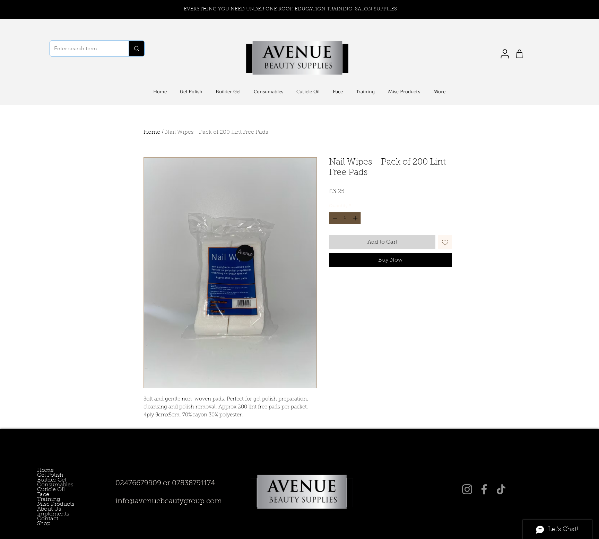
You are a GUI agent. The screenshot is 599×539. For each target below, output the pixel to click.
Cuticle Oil (46, 489)
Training (46, 499)
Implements (46, 514)
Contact (46, 518)
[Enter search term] (136, 48)
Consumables (46, 485)
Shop (44, 523)
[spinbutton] (345, 218)
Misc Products (46, 504)
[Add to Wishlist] (445, 242)
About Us (46, 509)
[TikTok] (501, 489)
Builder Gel (46, 480)
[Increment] (356, 218)
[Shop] (519, 53)
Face (43, 494)
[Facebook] (484, 489)
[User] (505, 53)
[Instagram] (467, 489)
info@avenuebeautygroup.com (168, 501)
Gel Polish (46, 475)
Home (152, 132)
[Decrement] (334, 218)
